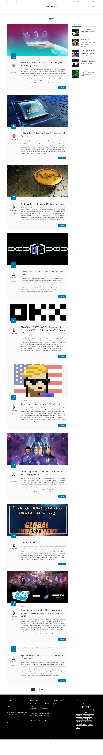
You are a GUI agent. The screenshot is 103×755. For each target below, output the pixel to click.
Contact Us (86, 1)
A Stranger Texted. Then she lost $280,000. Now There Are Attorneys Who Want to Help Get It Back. (40, 705)
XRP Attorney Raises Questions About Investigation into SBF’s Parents (88, 31)
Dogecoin (79, 715)
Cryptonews (79, 712)
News (85, 718)
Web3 (78, 727)
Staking (91, 724)
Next (42, 689)
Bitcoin (78, 703)
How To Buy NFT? (29, 542)
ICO (92, 715)
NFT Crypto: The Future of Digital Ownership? (42, 204)
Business (79, 706)
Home (32, 12)
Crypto (39, 12)
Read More (62, 87)
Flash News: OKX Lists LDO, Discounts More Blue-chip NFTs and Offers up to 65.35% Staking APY (43, 330)
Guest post (86, 715)
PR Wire (79, 724)
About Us (71, 1)
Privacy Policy (92, 1)
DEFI (86, 712)
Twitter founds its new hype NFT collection (40, 404)
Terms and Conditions (78, 1)
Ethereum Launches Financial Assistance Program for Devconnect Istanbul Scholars (88, 52)
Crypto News (24, 400)
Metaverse (79, 718)
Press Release (58, 12)
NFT (44, 12)
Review (85, 724)
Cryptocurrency (80, 709)
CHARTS (50, 12)
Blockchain (24, 268)
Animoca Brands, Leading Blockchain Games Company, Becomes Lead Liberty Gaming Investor (41, 613)
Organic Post (80, 721)
